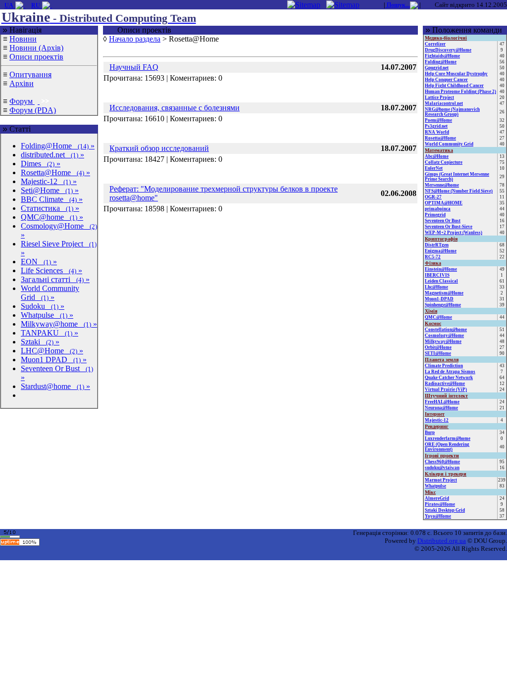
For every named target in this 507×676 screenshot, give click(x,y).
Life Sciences (51, 270)
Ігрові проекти (442, 455)
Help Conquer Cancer (446, 79)
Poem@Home (438, 120)
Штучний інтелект (446, 395)
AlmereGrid (437, 498)
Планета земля (441, 359)
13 (502, 156)
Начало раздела (134, 39)
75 (502, 162)
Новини (23, 39)
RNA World (437, 132)
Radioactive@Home (445, 383)
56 (502, 61)
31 (502, 298)
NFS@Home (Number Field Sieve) (459, 191)
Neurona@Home (441, 407)
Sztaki (40, 342)
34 (502, 432)
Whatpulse (47, 315)
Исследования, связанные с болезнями (174, 107)
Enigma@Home (440, 250)
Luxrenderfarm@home (447, 438)
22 (502, 256)
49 (502, 269)
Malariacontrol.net (444, 103)
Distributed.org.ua (441, 540)
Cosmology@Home (444, 335)
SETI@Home (438, 353)
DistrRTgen (437, 244)
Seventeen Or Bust (442, 220)
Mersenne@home (442, 185)
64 (502, 377)
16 (502, 220)
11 (502, 196)
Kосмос (433, 323)
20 (502, 97)
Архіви (21, 83)
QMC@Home (438, 317)
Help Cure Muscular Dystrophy (456, 73)
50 (502, 67)
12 (502, 383)
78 (502, 185)
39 (502, 304)
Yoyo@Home (438, 516)
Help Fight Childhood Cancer (454, 85)
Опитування (30, 74)
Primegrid (435, 214)
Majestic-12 (49, 181)
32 (502, 120)
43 (502, 365)
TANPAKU (49, 333)
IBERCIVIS (437, 275)
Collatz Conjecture (443, 162)
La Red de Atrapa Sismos (450, 371)
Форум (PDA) (32, 110)
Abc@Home (437, 156)
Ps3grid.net (436, 126)
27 (502, 138)
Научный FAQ (133, 67)
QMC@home (52, 217)
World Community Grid (50, 292)
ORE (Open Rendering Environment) (447, 447)
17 (502, 226)
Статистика (50, 208)
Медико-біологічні (446, 38)
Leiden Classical (441, 281)
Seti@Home (50, 190)
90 (502, 353)
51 (502, 329)
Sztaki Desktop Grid (445, 510)
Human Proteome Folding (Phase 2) (460, 91)
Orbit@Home (438, 347)
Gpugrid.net (437, 67)
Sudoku (42, 306)
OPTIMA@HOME (443, 202)
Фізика (433, 263)
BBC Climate (52, 199)
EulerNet (434, 168)
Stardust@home (55, 386)
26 (502, 111)
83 (502, 485)
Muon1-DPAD (439, 298)
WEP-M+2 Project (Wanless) (453, 232)
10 (502, 168)
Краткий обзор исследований (159, 148)
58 (502, 510)
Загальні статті (55, 279)
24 (502, 389)
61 (502, 281)
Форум (22, 101)
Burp (430, 432)
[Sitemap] (303, 4)
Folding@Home (58, 146)
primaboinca (438, 208)
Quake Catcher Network (449, 377)
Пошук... (397, 4)
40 (502, 55)
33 (502, 287)
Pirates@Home (440, 504)
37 (502, 516)
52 (502, 250)
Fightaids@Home (442, 55)
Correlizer (435, 44)
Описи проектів (36, 56)
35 (502, 202)
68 (502, 244)
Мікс (430, 492)
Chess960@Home (442, 461)
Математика (439, 150)
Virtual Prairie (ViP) (446, 389)
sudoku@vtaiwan (442, 467)
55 (502, 191)
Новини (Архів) (36, 48)
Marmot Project (441, 480)
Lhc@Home (436, 287)
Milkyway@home (59, 324)
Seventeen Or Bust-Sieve (448, 226)
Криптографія (441, 238)
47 (502, 44)
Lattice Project (439, 97)
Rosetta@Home (55, 172)
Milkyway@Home (443, 341)
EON (39, 261)
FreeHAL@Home (442, 401)
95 (502, 461)
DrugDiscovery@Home (448, 50)
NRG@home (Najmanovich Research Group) (452, 112)
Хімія (431, 311)
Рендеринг (437, 426)
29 (502, 176)
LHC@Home (52, 350)
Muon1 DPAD (54, 359)
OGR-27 (433, 196)
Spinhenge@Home (443, 304)
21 (502, 407)
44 (502, 208)
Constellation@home (446, 329)
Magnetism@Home (444, 292)
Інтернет (435, 414)
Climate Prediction (444, 365)
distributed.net (52, 154)
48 (502, 341)
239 (502, 480)
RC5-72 (433, 256)
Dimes (40, 163)
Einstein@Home (441, 269)
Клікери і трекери (445, 474)
